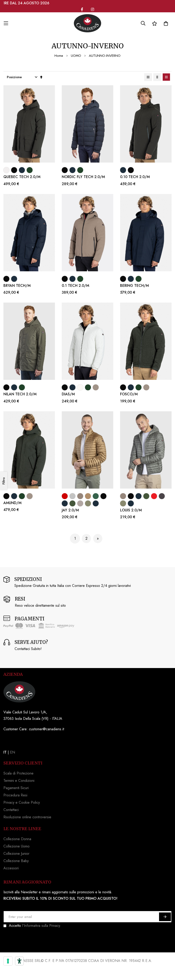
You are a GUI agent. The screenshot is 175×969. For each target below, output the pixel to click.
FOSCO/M (129, 394)
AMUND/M (12, 502)
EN (12, 752)
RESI (20, 599)
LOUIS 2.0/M (131, 510)
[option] (6, 170)
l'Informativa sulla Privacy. (41, 925)
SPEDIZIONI (28, 579)
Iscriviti (165, 916)
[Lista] (148, 77)
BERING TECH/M (134, 285)
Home (59, 55)
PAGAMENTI (29, 619)
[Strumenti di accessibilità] (19, 961)
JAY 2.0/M (70, 510)
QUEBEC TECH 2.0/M (21, 176)
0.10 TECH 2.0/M (135, 176)
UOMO (76, 55)
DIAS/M (68, 394)
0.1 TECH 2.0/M (75, 285)
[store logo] (87, 23)
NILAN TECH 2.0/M (19, 394)
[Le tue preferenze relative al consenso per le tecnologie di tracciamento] (8, 961)
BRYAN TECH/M (17, 285)
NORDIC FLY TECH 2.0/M (83, 176)
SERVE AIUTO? (31, 642)
